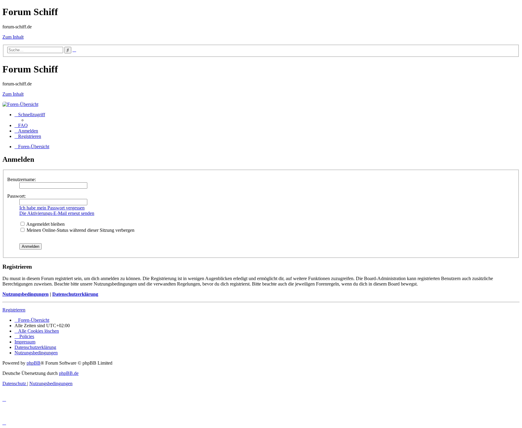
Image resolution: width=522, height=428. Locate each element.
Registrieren (13, 309)
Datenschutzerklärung (75, 294)
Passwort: (16, 196)
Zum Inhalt (13, 37)
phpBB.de (69, 373)
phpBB (33, 363)
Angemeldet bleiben (45, 224)
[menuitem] (21, 125)
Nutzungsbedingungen (25, 294)
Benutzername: (21, 179)
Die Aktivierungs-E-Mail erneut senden (56, 213)
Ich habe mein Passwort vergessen (52, 207)
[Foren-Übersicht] (20, 104)
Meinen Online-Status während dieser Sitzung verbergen (79, 230)
